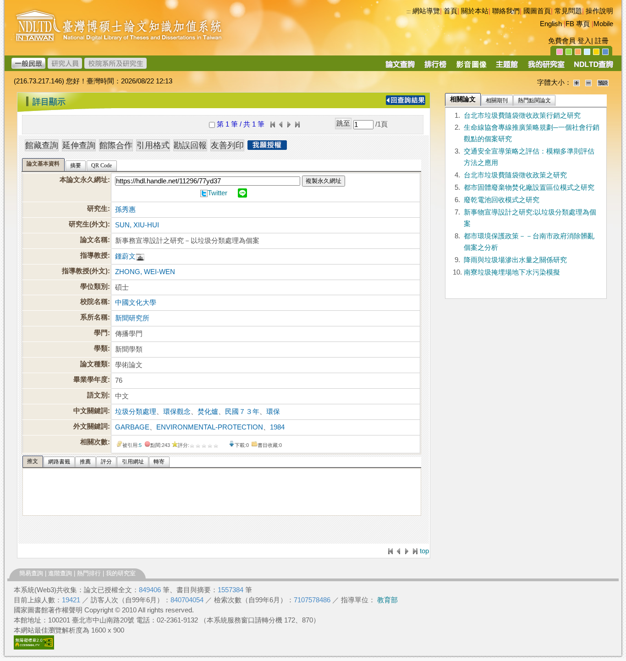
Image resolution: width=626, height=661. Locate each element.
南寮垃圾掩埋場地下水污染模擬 (512, 272)
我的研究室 (121, 573)
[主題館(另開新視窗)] (507, 67)
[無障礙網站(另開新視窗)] (34, 647)
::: (408, 11)
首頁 (450, 11)
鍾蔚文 (125, 256)
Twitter (217, 193)
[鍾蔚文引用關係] (140, 256)
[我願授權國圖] (267, 147)
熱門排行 (89, 573)
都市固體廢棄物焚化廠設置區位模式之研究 (529, 187)
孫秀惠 (125, 209)
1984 (277, 427)
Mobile (603, 24)
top (424, 551)
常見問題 (568, 11)
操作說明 (599, 11)
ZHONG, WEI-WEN (145, 271)
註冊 (602, 40)
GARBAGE (132, 427)
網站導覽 (426, 11)
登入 (584, 40)
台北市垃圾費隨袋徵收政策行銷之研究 (522, 115)
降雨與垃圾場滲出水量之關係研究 (515, 260)
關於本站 (475, 11)
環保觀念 (177, 411)
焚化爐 (208, 411)
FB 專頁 (578, 24)
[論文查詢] (400, 67)
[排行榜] (436, 67)
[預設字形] (603, 82)
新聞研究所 (132, 318)
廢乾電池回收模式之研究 (501, 200)
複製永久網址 (323, 180)
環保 (273, 411)
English (551, 24)
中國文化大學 (135, 302)
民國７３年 (242, 411)
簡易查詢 (31, 573)
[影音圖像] (471, 67)
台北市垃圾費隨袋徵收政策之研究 (515, 175)
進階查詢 (60, 573)
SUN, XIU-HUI (137, 225)
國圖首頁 (537, 11)
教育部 (387, 600)
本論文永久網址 (84, 179)
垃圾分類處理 (135, 411)
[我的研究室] (545, 67)
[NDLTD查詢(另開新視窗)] (593, 67)
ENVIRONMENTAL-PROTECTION (209, 427)
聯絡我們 (506, 11)
